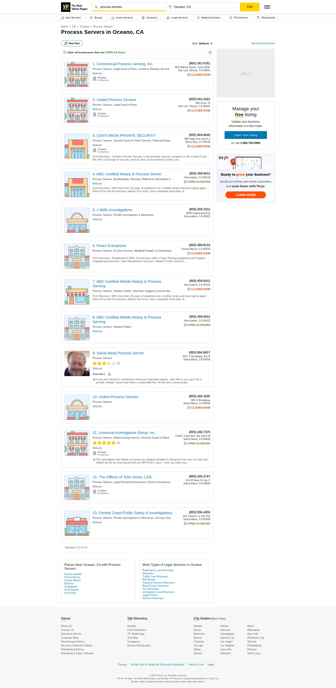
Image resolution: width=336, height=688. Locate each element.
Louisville (225, 649)
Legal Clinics (150, 595)
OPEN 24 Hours (115, 52)
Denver (198, 653)
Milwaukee (253, 629)
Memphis (225, 653)
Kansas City (227, 637)
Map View (74, 43)
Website (97, 73)
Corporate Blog (69, 637)
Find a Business (136, 629)
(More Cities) (218, 618)
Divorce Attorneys (153, 598)
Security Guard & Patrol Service (132, 140)
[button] (267, 7)
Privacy (122, 664)
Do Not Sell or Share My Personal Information (157, 664)
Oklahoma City (256, 637)
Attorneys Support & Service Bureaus (155, 291)
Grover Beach (72, 580)
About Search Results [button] (263, 43)
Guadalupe (70, 586)
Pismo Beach (72, 577)
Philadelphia (254, 645)
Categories (133, 641)
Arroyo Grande (73, 574)
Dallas (197, 649)
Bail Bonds (149, 579)
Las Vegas (226, 641)
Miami (250, 626)
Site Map (132, 637)
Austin (197, 629)
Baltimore (199, 633)
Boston (198, 637)
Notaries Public (122, 291)
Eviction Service (123, 250)
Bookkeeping (121, 179)
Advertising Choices (72, 641)
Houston (225, 629)
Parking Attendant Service (168, 140)
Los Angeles (227, 645)
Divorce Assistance (159, 482)
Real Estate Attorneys (156, 585)
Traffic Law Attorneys (155, 576)
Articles (131, 626)
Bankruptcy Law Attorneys (158, 570)
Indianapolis (227, 633)
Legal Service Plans (125, 69)
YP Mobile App (136, 633)
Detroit (224, 626)
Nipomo (68, 583)
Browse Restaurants (139, 645)
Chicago (198, 645)
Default (204, 43)
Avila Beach (71, 589)
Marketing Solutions (72, 649)
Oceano (84, 26)
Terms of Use (196, 664)
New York (252, 633)
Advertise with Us (71, 633)
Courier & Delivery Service (153, 69)
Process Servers (102, 69)
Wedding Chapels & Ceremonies (153, 250)
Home (64, 26)
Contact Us (67, 629)
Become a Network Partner (76, 645)
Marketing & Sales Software (77, 653)
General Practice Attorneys (159, 582)
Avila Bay (70, 592)
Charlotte (199, 641)
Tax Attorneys (151, 588)
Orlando (251, 641)
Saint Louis (253, 653)
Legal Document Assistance (130, 482)
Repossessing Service (127, 437)
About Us (66, 626)
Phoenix (252, 649)
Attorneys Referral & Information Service (154, 179)
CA (74, 26)
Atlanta (198, 626)
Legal (211, 664)
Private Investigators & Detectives (134, 214)
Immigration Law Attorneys (158, 592)
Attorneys (148, 573)
